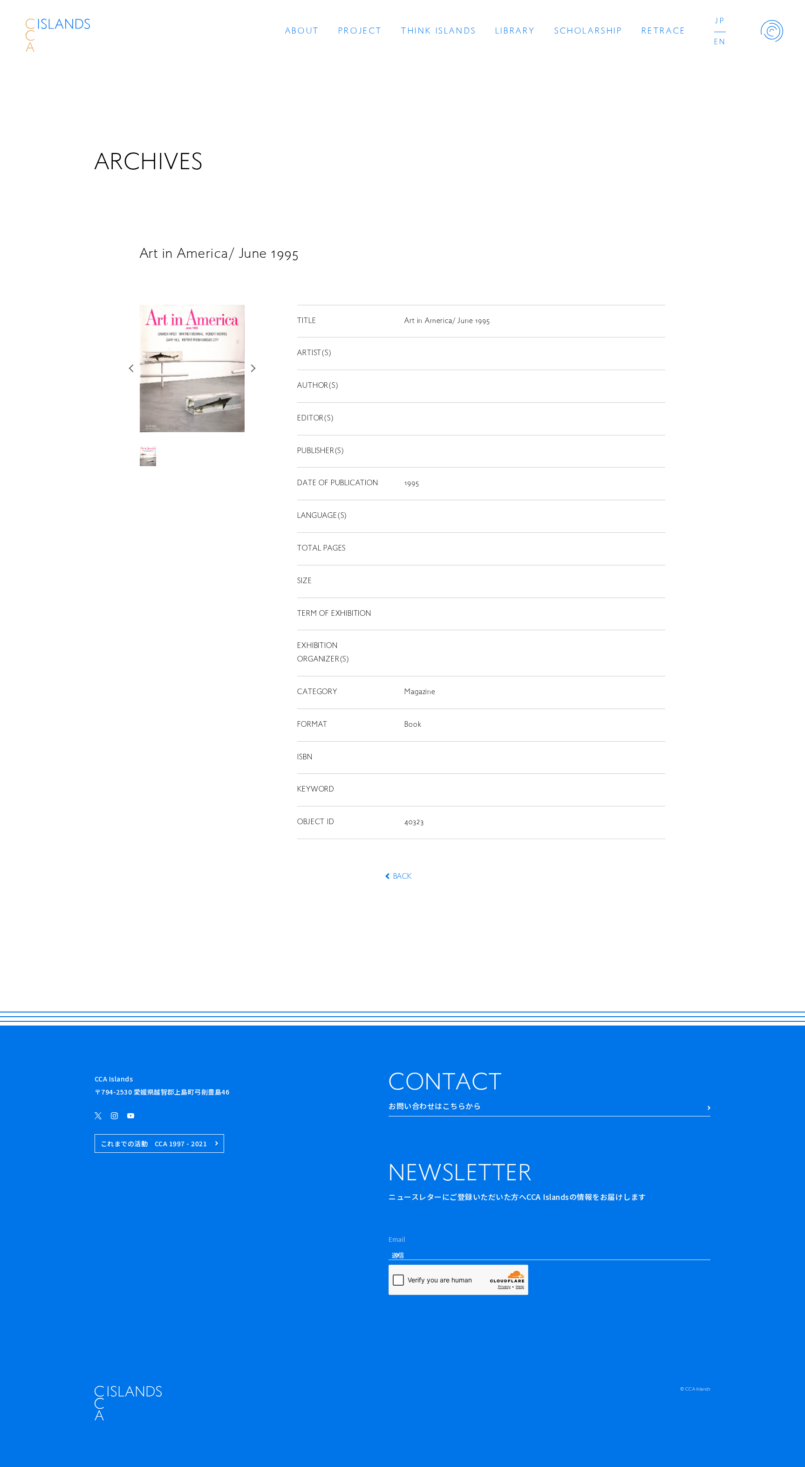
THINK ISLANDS (439, 32)
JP (719, 21)
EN (720, 42)
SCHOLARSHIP (588, 32)
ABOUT (302, 32)
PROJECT (360, 32)
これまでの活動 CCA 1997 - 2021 (154, 1143)
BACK (402, 877)
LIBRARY (515, 32)
